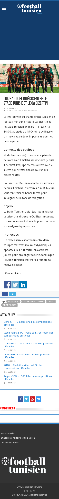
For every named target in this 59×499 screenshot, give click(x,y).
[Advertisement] (29, 39)
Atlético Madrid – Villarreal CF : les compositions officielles (23, 367)
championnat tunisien (33, 301)
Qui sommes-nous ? (10, 442)
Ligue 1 (51, 301)
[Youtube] (32, 399)
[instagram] (38, 399)
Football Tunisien (14, 111)
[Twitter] (26, 399)
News (24, 111)
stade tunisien (9, 305)
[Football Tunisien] (29, 8)
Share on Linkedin (23, 284)
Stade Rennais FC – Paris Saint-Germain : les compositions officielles (28, 334)
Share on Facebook (7, 284)
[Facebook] (20, 399)
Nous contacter (8, 433)
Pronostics (32, 111)
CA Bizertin (13, 301)
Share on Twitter (15, 284)
